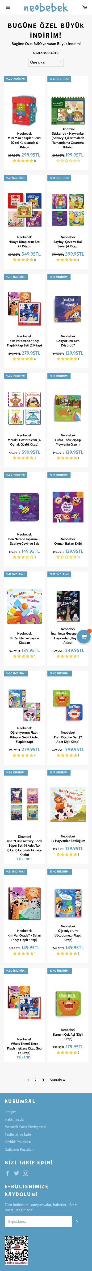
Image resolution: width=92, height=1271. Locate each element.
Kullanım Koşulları (19, 1149)
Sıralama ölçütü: (46, 53)
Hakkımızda (14, 1119)
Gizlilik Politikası (18, 1142)
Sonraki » (57, 1080)
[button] (23, 161)
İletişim (11, 1112)
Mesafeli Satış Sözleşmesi (25, 1127)
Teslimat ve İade (18, 1134)
